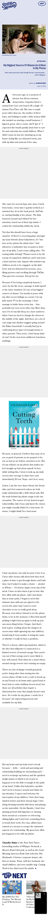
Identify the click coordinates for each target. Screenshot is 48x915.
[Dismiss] (44, 894)
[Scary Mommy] (9, 5)
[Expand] (37, 894)
